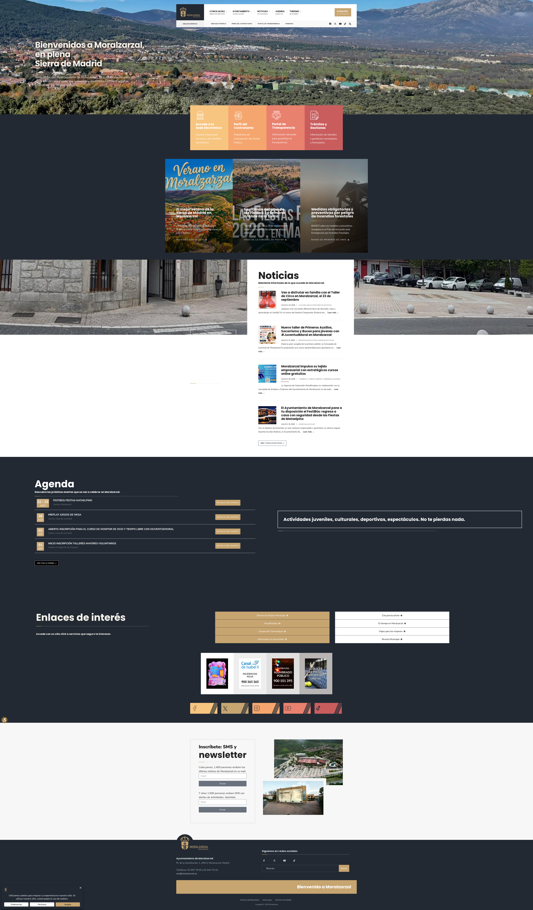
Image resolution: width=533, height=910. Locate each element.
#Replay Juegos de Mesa (64, 514)
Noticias (327, 305)
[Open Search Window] (350, 23)
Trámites (289, 24)
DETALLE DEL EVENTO (228, 503)
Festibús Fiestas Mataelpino (72, 500)
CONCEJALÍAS (217, 12)
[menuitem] (220, 12)
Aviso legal (267, 900)
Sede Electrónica (218, 24)
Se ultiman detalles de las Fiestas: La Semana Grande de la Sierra (264, 213)
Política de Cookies (283, 900)
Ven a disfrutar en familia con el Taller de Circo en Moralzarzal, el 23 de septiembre (310, 296)
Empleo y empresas (324, 379)
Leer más (333, 312)
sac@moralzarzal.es (186, 873)
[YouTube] (284, 860)
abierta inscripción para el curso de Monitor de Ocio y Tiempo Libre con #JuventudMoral (111, 529)
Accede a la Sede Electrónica (209, 126)
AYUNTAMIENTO (241, 12)
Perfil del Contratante (242, 24)
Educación (311, 305)
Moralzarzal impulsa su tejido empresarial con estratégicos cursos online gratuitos (309, 370)
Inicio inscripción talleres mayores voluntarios (82, 543)
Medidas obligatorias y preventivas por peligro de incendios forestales (332, 213)
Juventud (321, 340)
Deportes (302, 340)
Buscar (344, 868)
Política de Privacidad (249, 900)
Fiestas (320, 305)
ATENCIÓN (343, 12)
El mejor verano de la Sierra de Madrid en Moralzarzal (195, 213)
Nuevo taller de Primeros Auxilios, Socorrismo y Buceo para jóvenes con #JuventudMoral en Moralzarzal (310, 331)
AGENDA (280, 12)
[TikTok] (345, 23)
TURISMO (294, 12)
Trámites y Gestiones (318, 126)
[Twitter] (274, 860)
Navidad (336, 379)
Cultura (302, 305)
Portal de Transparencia (269, 24)
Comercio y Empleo (307, 379)
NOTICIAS (262, 12)
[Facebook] (264, 860)
